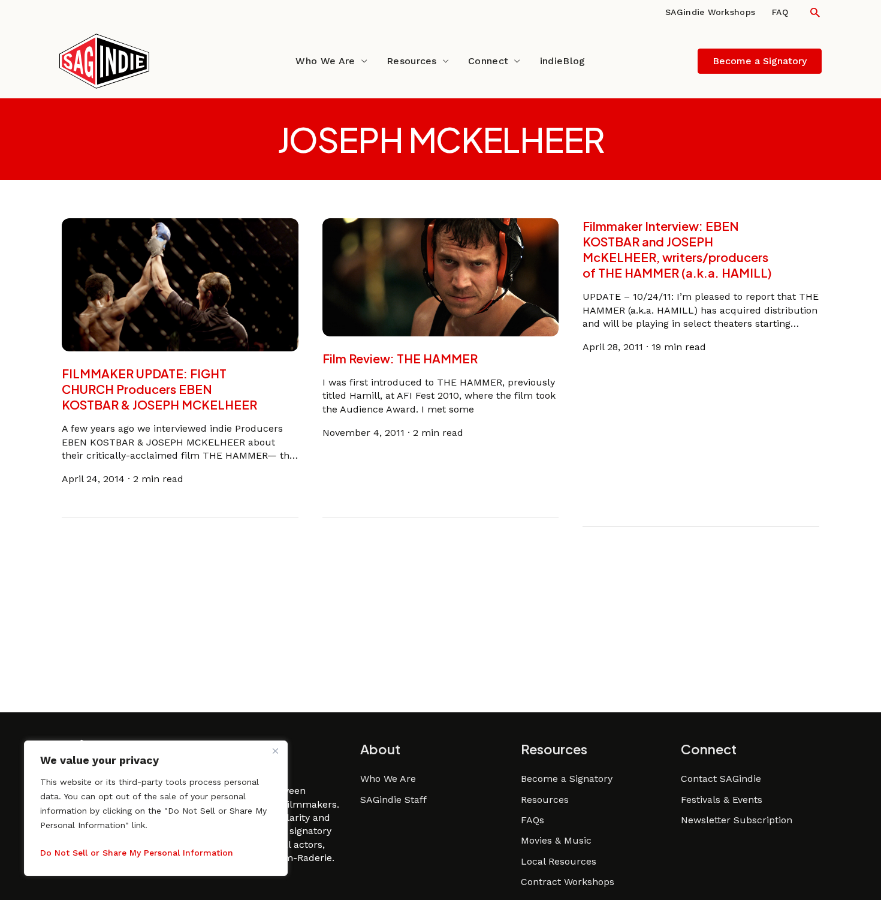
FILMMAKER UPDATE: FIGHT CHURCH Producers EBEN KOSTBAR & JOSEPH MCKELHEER (159, 389)
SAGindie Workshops (710, 12)
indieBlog (563, 61)
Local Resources (558, 861)
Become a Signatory (567, 778)
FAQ (780, 12)
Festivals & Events (721, 799)
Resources (412, 61)
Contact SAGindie (721, 778)
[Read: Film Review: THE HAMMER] (440, 276)
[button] (815, 12)
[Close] (275, 751)
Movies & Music (556, 840)
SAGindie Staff (393, 799)
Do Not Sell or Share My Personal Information (136, 852)
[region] (156, 808)
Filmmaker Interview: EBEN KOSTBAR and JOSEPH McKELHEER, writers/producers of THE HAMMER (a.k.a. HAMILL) (677, 249)
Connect (488, 61)
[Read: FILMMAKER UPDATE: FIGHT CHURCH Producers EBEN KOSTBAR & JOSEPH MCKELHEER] (180, 284)
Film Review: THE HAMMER (400, 358)
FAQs (532, 820)
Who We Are (325, 61)
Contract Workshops (567, 881)
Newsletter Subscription (736, 820)
